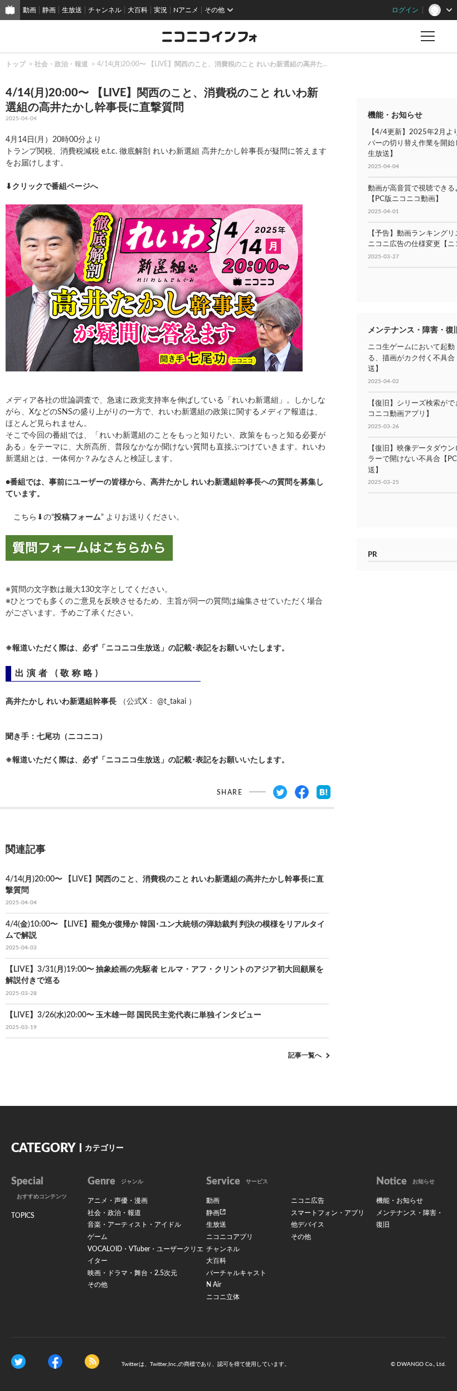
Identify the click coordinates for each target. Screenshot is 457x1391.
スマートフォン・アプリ (327, 1212)
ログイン (405, 10)
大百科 (138, 10)
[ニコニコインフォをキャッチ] (92, 1361)
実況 (160, 10)
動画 (29, 10)
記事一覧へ (305, 1055)
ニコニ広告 (307, 1200)
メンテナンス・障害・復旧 (409, 1218)
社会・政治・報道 (61, 64)
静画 (49, 10)
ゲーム (97, 1236)
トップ (16, 64)
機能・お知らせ (399, 1200)
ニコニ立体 (223, 1297)
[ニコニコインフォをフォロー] (18, 1361)
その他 (97, 1284)
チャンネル (104, 10)
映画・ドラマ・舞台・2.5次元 (132, 1273)
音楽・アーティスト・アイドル (134, 1224)
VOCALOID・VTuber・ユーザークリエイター (145, 1255)
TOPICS (23, 1215)
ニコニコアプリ (229, 1236)
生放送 (72, 10)
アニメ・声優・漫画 (117, 1200)
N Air (213, 1284)
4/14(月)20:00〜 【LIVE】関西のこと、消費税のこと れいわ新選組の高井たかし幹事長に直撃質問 (243, 64)
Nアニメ (185, 10)
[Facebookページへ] (55, 1361)
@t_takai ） (176, 702)
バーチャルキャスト (236, 1273)
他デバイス (307, 1224)
